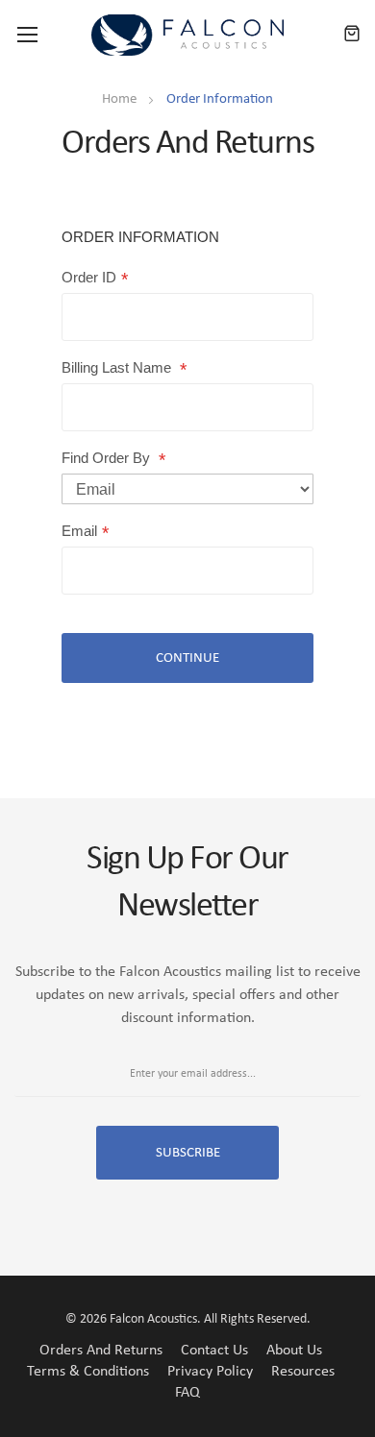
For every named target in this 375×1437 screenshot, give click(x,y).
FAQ (187, 1392)
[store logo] (187, 35)
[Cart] (352, 34)
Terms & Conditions (88, 1371)
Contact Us (214, 1350)
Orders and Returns (100, 1350)
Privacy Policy (210, 1371)
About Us (294, 1350)
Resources (303, 1371)
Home (120, 99)
